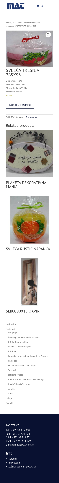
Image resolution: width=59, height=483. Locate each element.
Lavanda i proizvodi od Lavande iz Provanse (28, 356)
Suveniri (12, 370)
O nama (9, 393)
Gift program (31, 117)
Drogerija (12, 332)
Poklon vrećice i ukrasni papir (22, 365)
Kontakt (9, 403)
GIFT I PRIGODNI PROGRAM (24, 22)
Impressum (14, 462)
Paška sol (12, 360)
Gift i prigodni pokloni (18, 342)
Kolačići (12, 458)
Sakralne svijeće (15, 374)
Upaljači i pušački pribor (19, 384)
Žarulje (11, 389)
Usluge (9, 398)
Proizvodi (10, 329)
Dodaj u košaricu (20, 105)
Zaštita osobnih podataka (22, 466)
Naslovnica (11, 324)
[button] (48, 34)
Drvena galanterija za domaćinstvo (24, 337)
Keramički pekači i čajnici (19, 346)
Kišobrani (12, 351)
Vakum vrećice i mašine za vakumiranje (26, 379)
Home (8, 22)
